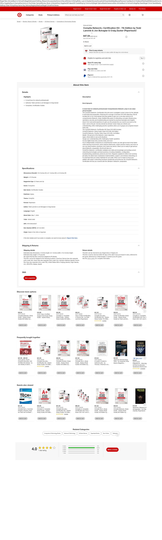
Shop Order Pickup (8, 5)
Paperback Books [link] (95, 433)
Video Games (36, 3)
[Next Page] (144, 311)
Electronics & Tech (26, 3)
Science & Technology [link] (69, 433)
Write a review (112, 450)
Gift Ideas (69, 3)
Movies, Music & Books (49, 3)
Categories (30, 15)
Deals (104, 3)
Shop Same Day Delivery (22, 5)
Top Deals (140, 3)
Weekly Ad (132, 9)
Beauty (117, 1)
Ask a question (30, 278)
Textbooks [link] (115, 433)
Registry (33, 5)
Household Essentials (104, 1)
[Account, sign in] (133, 15)
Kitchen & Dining (71, 1)
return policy (91, 258)
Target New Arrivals (6, 1)
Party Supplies (61, 3)
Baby (113, 1)
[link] (88, 33)
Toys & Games (15, 3)
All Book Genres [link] (83, 433)
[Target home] (19, 15)
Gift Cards (76, 3)
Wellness (152, 1)
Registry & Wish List (120, 9)
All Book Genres (49, 21)
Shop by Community (86, 3)
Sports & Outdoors (135, 1)
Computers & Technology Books (66, 21)
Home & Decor (61, 1)
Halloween (32, 1)
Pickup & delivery (53, 15)
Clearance (109, 3)
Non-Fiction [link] (106, 433)
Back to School (18, 1)
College (25, 1)
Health (147, 1)
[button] (88, 33)
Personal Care (124, 1)
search (123, 15)
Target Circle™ (77, 9)
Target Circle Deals (150, 3)
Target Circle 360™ (105, 9)
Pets (143, 1)
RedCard (39, 5)
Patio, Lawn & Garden (84, 1)
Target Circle (46, 5)
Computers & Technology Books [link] (52, 433)
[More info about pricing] (126, 37)
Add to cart (88, 46)
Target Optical (98, 3)
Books (41, 21)
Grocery (94, 1)
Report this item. (72, 238)
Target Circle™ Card (90, 9)
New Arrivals (117, 3)
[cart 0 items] (143, 15)
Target (19, 21)
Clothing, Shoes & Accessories (46, 1)
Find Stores (55, 5)
